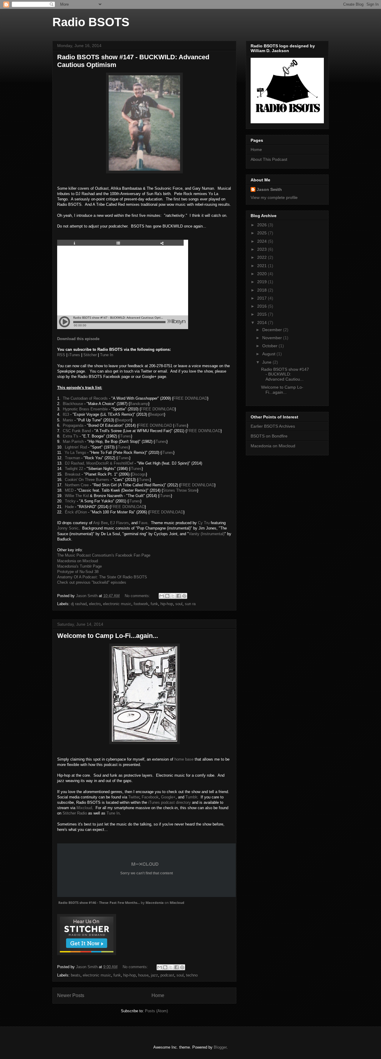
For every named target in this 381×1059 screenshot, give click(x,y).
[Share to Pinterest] (184, 596)
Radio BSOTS (90, 22)
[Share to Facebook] (179, 596)
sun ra (190, 604)
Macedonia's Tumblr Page (79, 566)
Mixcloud (84, 808)
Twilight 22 (74, 468)
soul (178, 604)
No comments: (138, 596)
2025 (262, 233)
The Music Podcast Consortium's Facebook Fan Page (103, 555)
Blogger (220, 1047)
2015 (262, 314)
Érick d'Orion (76, 512)
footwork (141, 604)
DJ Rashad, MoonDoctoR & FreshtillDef (99, 463)
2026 (262, 224)
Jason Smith (269, 189)
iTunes (74, 355)
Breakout (72, 474)
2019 (262, 281)
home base (183, 759)
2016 (262, 306)
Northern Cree (77, 485)
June (267, 362)
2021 (262, 265)
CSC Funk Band (77, 431)
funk (154, 604)
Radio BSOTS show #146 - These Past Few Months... (99, 902)
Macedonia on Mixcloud (77, 561)
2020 (262, 273)
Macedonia (155, 902)
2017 (262, 298)
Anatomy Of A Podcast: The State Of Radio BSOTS (102, 577)
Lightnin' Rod (76, 447)
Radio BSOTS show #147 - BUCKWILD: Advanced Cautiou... (285, 374)
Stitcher (90, 355)
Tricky (70, 501)
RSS (61, 355)
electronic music (117, 604)
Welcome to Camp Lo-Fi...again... (107, 635)
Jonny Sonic (68, 528)
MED (69, 490)
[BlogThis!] (167, 596)
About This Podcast (269, 159)
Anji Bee (100, 523)
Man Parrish (73, 441)
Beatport (156, 414)
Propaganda (73, 425)
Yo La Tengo (75, 452)
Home (158, 995)
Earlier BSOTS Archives (273, 426)
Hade (69, 506)
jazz (154, 975)
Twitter (133, 797)
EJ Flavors (119, 523)
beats (75, 975)
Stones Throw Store (180, 490)
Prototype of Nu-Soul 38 (78, 571)
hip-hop (166, 604)
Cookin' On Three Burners (87, 479)
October (270, 345)
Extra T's (70, 436)
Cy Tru (204, 523)
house (143, 975)
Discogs (139, 474)
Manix (68, 420)
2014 (262, 322)
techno (192, 975)
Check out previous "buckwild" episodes (91, 582)
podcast (167, 975)
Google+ (168, 797)
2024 (262, 241)
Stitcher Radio (75, 813)
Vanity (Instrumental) (206, 534)
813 (66, 414)
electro (95, 604)
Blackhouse (73, 403)
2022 (262, 257)
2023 (262, 249)
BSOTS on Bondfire (269, 436)
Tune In (106, 355)
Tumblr (191, 797)
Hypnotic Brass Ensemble (85, 409)
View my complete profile (274, 197)
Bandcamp (139, 403)
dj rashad (79, 604)
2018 (262, 290)
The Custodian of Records (85, 398)
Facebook (150, 797)
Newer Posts (70, 995)
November (272, 337)
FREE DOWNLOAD (190, 398)
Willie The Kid (77, 495)
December (272, 329)
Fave (143, 523)
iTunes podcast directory (169, 802)
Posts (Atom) (156, 1011)
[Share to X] (173, 596)
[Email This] (162, 596)
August (269, 353)
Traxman (72, 458)
